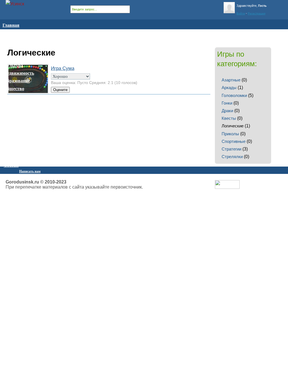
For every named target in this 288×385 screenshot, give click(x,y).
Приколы (230, 133)
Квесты (229, 118)
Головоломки (234, 95)
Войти (241, 13)
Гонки (227, 103)
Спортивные (234, 141)
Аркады (229, 87)
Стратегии (231, 149)
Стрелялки (232, 156)
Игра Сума (62, 68)
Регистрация (256, 13)
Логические (233, 125)
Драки (227, 110)
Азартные (231, 80)
